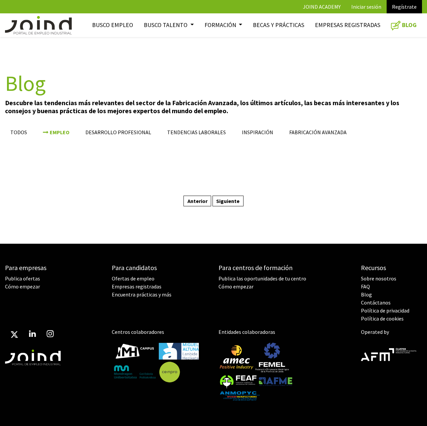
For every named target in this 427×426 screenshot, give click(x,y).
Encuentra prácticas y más (141, 294)
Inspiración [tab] (257, 132)
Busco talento (166, 25)
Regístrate (404, 6)
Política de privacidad (385, 310)
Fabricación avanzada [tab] (318, 132)
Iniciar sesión (366, 6)
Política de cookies (382, 318)
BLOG (409, 25)
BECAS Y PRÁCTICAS (278, 25)
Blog (366, 294)
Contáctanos (376, 302)
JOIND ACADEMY (322, 6)
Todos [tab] (18, 132)
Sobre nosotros (378, 278)
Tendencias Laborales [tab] (196, 132)
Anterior (197, 201)
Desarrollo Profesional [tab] (118, 132)
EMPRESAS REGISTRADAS (347, 25)
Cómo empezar (22, 286)
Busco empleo (112, 25)
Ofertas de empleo (133, 278)
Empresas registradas (136, 286)
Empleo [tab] (59, 132)
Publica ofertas (22, 278)
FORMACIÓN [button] (221, 25)
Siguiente (228, 201)
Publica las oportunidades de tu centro (262, 278)
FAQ (365, 286)
